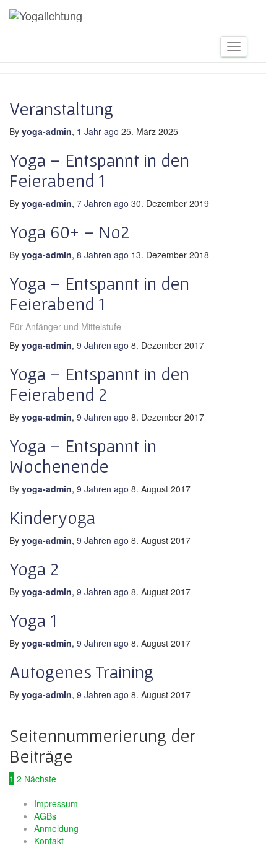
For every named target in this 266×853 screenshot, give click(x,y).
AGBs (45, 816)
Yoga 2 (34, 568)
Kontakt (49, 840)
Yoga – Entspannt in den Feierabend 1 (99, 170)
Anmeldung (56, 828)
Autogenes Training (81, 671)
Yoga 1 (33, 620)
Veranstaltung (61, 108)
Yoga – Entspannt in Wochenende (83, 455)
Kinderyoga (52, 517)
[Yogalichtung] (46, 15)
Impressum (56, 803)
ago (99, 131)
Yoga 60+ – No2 (69, 231)
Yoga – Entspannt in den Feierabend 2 (99, 384)
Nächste (40, 778)
